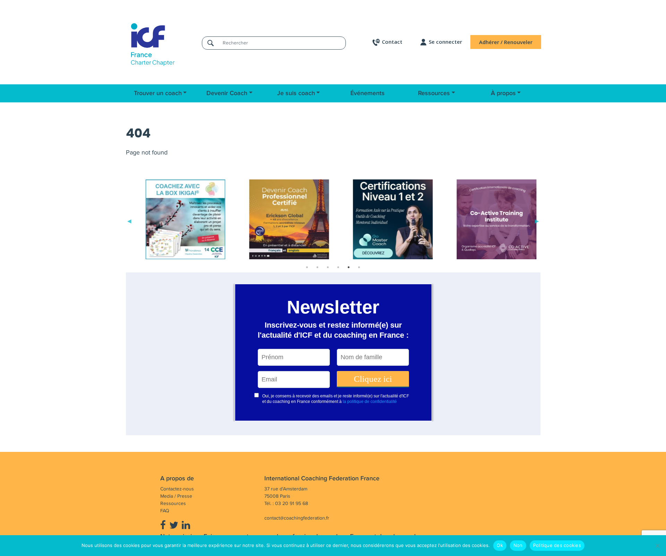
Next (536, 220)
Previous (129, 220)
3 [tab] (327, 267)
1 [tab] (307, 267)
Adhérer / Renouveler (505, 42)
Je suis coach (296, 93)
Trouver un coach (158, 93)
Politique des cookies (557, 545)
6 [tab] (359, 267)
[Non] (657, 545)
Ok (500, 545)
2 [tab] (317, 267)
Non (518, 545)
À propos (503, 93)
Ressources (434, 93)
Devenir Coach (226, 93)
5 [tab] (348, 267)
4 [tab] (338, 267)
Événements (367, 93)
